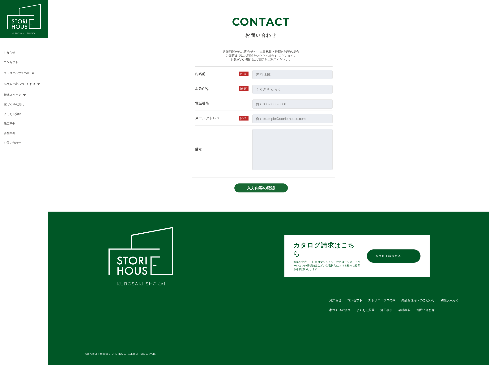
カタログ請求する (388, 256)
